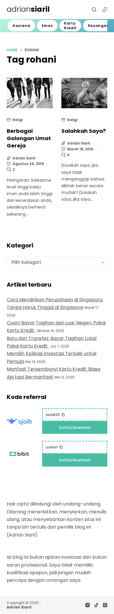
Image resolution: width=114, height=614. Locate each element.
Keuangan (98, 25)
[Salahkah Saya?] (84, 93)
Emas (47, 25)
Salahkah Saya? (83, 131)
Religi (18, 119)
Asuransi (21, 25)
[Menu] (104, 9)
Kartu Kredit (70, 25)
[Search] (94, 9)
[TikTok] (96, 605)
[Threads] (105, 605)
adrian (28, 9)
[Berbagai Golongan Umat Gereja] (30, 93)
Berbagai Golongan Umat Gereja (29, 138)
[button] (55, 415)
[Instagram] (87, 605)
